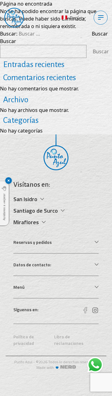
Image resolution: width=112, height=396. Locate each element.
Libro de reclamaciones (68, 339)
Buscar (8, 41)
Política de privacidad (23, 339)
